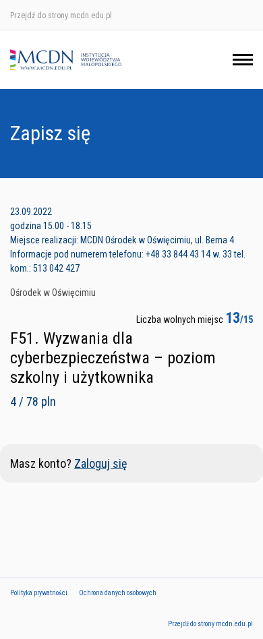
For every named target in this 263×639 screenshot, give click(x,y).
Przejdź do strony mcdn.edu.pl (61, 15)
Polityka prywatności (38, 593)
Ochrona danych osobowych (117, 593)
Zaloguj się (100, 463)
